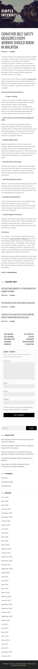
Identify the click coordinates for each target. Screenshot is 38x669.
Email (6, 391)
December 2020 (6, 652)
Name (6, 383)
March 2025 (5, 545)
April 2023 (4, 636)
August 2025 (5, 525)
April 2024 (4, 588)
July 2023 (4, 624)
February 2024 (6, 596)
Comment (7, 361)
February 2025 (6, 549)
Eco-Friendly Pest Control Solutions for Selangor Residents (9, 339)
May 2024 (4, 584)
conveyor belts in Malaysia (19, 238)
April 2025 (4, 541)
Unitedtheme (21, 665)
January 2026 (6, 509)
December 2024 (6, 557)
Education (4, 478)
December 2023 (6, 604)
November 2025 (6, 517)
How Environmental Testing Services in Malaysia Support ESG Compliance (17, 447)
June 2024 (4, 580)
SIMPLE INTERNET (9, 12)
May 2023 (4, 632)
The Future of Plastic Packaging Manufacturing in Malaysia (28, 339)
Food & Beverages (7, 482)
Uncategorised (12, 272)
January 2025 (6, 553)
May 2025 (4, 537)
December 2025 (6, 513)
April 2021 (4, 648)
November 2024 (6, 561)
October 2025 (6, 521)
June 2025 (4, 533)
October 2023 (6, 612)
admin (13, 52)
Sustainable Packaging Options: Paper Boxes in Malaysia (17, 459)
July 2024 (4, 576)
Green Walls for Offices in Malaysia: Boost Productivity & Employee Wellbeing (15, 465)
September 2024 (7, 569)
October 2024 (6, 565)
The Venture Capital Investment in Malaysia (18, 302)
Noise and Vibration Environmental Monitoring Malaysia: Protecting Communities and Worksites (17, 453)
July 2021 (4, 644)
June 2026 (4, 497)
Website (6, 399)
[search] (36, 14)
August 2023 (5, 620)
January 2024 (6, 600)
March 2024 (5, 592)
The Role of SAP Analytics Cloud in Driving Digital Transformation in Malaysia (17, 316)
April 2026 (4, 505)
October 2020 (6, 656)
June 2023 (4, 628)
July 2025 (4, 529)
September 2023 (7, 616)
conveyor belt (31, 79)
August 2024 (5, 572)
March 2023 (5, 640)
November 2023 (6, 608)
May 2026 (4, 501)
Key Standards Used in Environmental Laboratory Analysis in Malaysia (17, 441)
